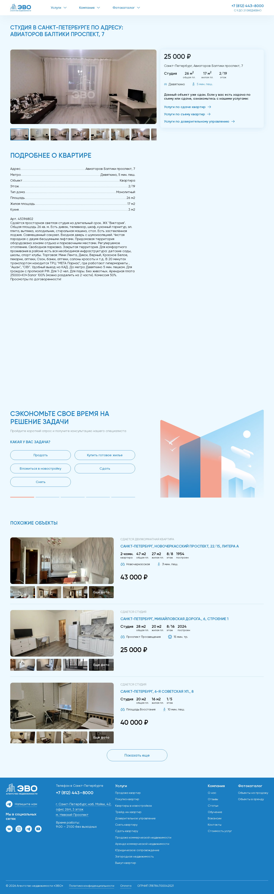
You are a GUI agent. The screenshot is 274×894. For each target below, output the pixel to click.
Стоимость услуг (220, 831)
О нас (212, 793)
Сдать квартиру (126, 831)
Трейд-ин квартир (128, 812)
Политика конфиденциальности (91, 885)
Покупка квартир (127, 799)
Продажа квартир (128, 793)
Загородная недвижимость (134, 856)
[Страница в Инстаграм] (18, 828)
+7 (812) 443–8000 (248, 6)
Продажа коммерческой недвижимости (143, 837)
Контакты (214, 824)
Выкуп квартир (125, 863)
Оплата (125, 885)
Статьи (213, 805)
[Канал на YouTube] (38, 828)
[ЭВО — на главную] (30, 7)
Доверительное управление (135, 818)
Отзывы (213, 799)
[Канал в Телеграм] (28, 828)
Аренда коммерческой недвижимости (142, 844)
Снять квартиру (126, 824)
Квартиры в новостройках (133, 805)
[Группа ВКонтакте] (9, 828)
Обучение (215, 812)
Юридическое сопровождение (137, 850)
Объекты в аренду (251, 799)
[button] (83, 87)
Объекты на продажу (253, 793)
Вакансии (214, 818)
